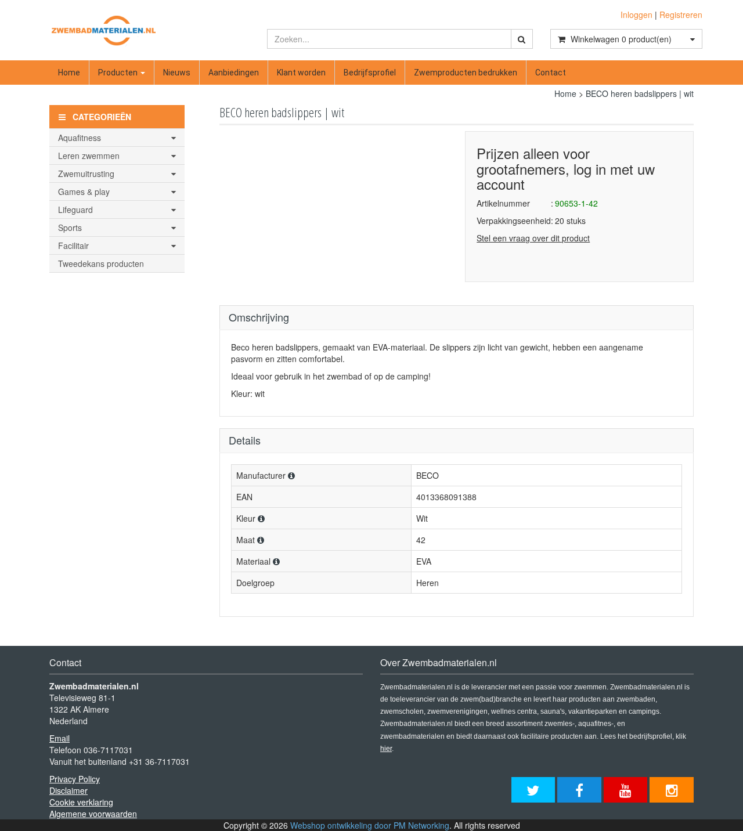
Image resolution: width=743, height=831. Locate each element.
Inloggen (636, 14)
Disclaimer (68, 790)
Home (69, 72)
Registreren (680, 14)
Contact (550, 72)
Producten (118, 72)
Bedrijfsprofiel (370, 72)
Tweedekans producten (101, 263)
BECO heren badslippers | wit (640, 93)
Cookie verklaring (81, 802)
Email (59, 738)
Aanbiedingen (233, 72)
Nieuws (176, 72)
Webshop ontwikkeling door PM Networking (369, 825)
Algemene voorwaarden (93, 813)
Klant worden (301, 72)
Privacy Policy (74, 779)
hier (386, 749)
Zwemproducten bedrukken (465, 72)
